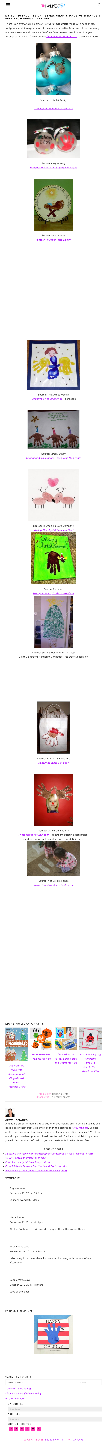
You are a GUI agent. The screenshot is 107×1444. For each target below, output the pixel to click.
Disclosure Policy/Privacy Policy (23, 1393)
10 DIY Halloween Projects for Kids (25, 1157)
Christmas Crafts (61, 1097)
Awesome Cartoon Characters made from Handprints (36, 1170)
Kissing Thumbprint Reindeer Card (54, 530)
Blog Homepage (14, 1398)
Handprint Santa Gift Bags (53, 762)
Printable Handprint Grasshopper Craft (27, 1162)
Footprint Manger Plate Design (53, 239)
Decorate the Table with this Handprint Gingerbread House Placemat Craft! (49, 1153)
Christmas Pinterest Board (61, 36)
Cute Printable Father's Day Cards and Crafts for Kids (36, 1166)
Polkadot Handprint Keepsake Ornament (53, 167)
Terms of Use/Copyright (19, 1388)
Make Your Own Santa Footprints (53, 885)
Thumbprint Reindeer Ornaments (53, 108)
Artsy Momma (80, 1127)
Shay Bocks (77, 1440)
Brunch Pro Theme (56, 1440)
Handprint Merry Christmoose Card (53, 593)
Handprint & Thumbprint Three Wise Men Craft (53, 458)
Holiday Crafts (60, 1094)
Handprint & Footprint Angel (47, 398)
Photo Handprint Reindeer (34, 834)
